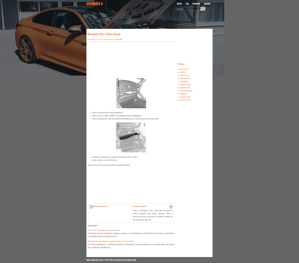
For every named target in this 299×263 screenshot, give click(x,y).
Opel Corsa (184, 75)
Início (179, 3)
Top (187, 3)
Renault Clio (92, 39)
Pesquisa (196, 3)
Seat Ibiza (184, 82)
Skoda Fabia (185, 85)
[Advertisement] (131, 58)
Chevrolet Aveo (186, 91)
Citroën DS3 (185, 100)
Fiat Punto (184, 69)
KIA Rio (183, 72)
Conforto (99, 39)
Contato (207, 3)
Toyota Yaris (185, 88)
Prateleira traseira (108, 39)
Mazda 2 (183, 94)
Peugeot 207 (185, 97)
